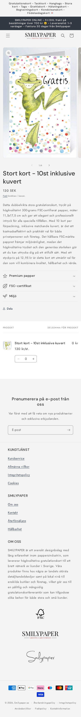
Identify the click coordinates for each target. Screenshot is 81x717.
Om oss (13, 504)
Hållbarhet (15, 529)
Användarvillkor (23, 708)
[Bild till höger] (49, 165)
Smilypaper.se (21, 702)
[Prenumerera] (68, 430)
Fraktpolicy (41, 708)
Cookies (13, 483)
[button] (8, 35)
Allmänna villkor (18, 467)
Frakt (5, 195)
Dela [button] (10, 309)
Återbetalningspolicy (44, 702)
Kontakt (13, 512)
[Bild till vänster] (32, 165)
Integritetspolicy (19, 475)
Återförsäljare (17, 521)
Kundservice (16, 458)
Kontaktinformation (60, 708)
